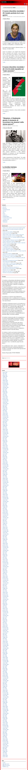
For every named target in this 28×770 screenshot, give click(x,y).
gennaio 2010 (5, 642)
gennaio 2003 (5, 756)
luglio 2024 (5, 406)
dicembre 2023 (5, 415)
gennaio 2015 (5, 561)
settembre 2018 (5, 501)
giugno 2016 (5, 538)
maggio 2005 (5, 718)
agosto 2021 (5, 453)
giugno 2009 (5, 652)
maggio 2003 (5, 751)
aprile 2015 (5, 557)
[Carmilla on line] (14, 2)
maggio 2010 (5, 637)
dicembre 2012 (5, 595)
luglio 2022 (5, 438)
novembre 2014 (5, 563)
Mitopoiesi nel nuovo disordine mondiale (10, 254)
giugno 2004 (5, 733)
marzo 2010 (5, 639)
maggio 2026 (5, 376)
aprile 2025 (5, 394)
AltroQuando (5, 221)
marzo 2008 (5, 672)
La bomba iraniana (10, 167)
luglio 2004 (5, 732)
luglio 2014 (5, 569)
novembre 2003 (5, 743)
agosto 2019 (5, 486)
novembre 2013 (5, 580)
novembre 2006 (5, 694)
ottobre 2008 (5, 663)
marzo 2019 (5, 493)
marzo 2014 (5, 574)
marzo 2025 (5, 395)
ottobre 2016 (5, 532)
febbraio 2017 (5, 527)
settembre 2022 (5, 436)
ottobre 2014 (5, 565)
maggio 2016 (5, 539)
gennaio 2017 (5, 528)
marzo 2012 (5, 607)
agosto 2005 (5, 714)
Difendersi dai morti (6, 269)
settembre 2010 (5, 631)
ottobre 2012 (5, 597)
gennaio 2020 (5, 479)
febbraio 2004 (5, 739)
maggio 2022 (5, 441)
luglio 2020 (5, 471)
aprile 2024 (5, 410)
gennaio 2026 (5, 381)
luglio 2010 (5, 634)
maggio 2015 (5, 555)
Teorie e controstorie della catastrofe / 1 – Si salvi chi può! (14, 250)
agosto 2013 (5, 584)
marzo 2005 (5, 721)
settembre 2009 (5, 648)
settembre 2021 (5, 452)
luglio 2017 (5, 520)
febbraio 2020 (5, 478)
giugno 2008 (5, 668)
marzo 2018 (5, 509)
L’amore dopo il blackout (7, 253)
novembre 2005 (5, 710)
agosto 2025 (5, 388)
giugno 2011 (5, 619)
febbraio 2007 (5, 690)
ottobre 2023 (5, 418)
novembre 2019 (5, 482)
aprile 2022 (5, 443)
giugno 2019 (5, 489)
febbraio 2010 (5, 641)
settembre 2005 (5, 713)
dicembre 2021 (5, 448)
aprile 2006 (5, 703)
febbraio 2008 (5, 673)
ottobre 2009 (5, 646)
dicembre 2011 (5, 611)
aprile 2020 (5, 475)
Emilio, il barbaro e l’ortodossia (8, 249)
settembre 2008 (5, 664)
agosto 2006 (5, 698)
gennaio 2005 (5, 724)
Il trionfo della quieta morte (8, 248)
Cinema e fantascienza (8, 241)
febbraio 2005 (5, 722)
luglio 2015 (5, 553)
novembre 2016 (5, 531)
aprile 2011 (5, 622)
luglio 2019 (5, 487)
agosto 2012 (5, 600)
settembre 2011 (5, 615)
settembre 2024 (5, 403)
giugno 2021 (5, 456)
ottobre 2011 (5, 614)
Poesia (17, 125)
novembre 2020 (5, 466)
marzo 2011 (5, 623)
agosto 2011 (5, 616)
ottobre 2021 (5, 451)
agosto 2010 (5, 633)
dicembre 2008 (5, 660)
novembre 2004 (5, 726)
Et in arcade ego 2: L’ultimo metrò (9, 256)
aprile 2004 (5, 736)
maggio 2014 (5, 572)
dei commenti (6, 765)
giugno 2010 (5, 635)
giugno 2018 (5, 505)
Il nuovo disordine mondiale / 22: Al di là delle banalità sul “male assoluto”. (14, 69)
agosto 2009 (5, 649)
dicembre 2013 (5, 578)
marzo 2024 (5, 411)
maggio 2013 (5, 588)
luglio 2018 (5, 504)
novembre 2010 (5, 629)
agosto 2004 (5, 730)
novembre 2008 (5, 661)
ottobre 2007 (5, 679)
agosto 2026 (5, 372)
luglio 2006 (5, 699)
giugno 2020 (5, 472)
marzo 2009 (5, 656)
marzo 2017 (5, 525)
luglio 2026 (5, 373)
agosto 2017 (5, 519)
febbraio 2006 (5, 706)
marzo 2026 (5, 379)
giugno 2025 (5, 391)
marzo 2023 (5, 428)
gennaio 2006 (5, 707)
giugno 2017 (5, 521)
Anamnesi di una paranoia (7, 272)
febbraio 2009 (5, 657)
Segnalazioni (5, 220)
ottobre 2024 (5, 402)
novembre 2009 (5, 645)
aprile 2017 (5, 524)
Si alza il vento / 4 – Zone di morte (9, 263)
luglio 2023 (5, 422)
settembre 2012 (5, 599)
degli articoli (6, 764)
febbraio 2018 (5, 510)
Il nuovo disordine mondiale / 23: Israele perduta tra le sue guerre (14, 13)
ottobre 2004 (5, 728)
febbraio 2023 (5, 429)
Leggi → (4, 62)
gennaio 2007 (5, 691)
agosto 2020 (5, 470)
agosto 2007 (5, 682)
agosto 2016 (5, 535)
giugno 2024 (5, 407)
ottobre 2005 (5, 711)
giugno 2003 (5, 749)
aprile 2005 (5, 720)
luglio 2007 (5, 683)
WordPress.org (5, 766)
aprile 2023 (5, 426)
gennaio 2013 (5, 593)
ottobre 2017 (5, 516)
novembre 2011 (5, 612)
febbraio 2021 (5, 462)
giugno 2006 (5, 701)
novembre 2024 (5, 400)
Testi (3, 212)
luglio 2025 (5, 390)
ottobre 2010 (5, 630)
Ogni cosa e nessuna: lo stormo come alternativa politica (13, 257)
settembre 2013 (5, 582)
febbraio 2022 (5, 445)
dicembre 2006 (5, 692)
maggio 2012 (5, 604)
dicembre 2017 (5, 513)
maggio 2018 (5, 506)
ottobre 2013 (5, 581)
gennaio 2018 (5, 512)
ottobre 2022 (5, 434)
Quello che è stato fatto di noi (8, 271)
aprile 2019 (5, 491)
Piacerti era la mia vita (7, 233)
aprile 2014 (5, 573)
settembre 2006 (5, 697)
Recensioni (23, 72)
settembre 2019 (5, 485)
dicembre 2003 (5, 741)
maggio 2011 (5, 620)
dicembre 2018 (5, 497)
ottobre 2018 (5, 500)
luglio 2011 (5, 618)
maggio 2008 (5, 669)
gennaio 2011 (5, 626)
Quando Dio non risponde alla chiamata (10, 260)
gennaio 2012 (5, 610)
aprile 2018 (5, 508)
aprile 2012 (5, 606)
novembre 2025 (5, 384)
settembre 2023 (5, 419)
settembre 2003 (5, 745)
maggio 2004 (5, 735)
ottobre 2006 (5, 695)
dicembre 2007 (5, 676)
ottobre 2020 (5, 467)
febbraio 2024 (5, 413)
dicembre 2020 (5, 464)
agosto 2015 (5, 551)
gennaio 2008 (5, 675)
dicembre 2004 (5, 725)
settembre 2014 (5, 566)
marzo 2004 (5, 737)
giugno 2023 (5, 424)
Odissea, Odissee (6, 245)
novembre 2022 (5, 433)
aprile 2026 (5, 377)
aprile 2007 (5, 687)
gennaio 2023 (5, 430)
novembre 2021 (5, 449)
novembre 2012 (5, 596)
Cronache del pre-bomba (17, 16)
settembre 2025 (5, 387)
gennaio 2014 (5, 577)
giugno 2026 (5, 375)
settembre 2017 (5, 517)
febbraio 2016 (5, 543)
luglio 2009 (5, 650)
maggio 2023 (5, 425)
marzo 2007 (5, 688)
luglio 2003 (5, 748)
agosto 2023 (5, 421)
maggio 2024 (5, 409)
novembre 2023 (5, 417)
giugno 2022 (5, 440)
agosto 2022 (5, 437)
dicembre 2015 (5, 546)
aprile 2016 (5, 540)
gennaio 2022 (5, 447)
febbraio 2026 (5, 380)
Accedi (4, 762)
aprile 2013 (5, 589)
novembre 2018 (5, 498)
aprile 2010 (5, 638)
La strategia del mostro (7, 246)
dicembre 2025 (5, 383)
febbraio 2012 (5, 608)
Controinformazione (6, 209)
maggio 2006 (5, 702)
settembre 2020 (5, 468)
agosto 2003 (5, 747)
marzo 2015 (5, 558)
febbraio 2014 (5, 576)
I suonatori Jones (6, 219)
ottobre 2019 (5, 483)
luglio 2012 (5, 601)
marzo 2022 (5, 444)
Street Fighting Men (6, 261)
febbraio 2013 (5, 592)
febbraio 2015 (5, 559)
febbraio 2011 (5, 625)
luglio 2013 (5, 585)
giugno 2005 (5, 717)
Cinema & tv (5, 215)
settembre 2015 (5, 550)
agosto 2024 (5, 405)
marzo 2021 (5, 460)
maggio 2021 (5, 457)
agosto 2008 (5, 665)
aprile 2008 (5, 671)
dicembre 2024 (5, 399)
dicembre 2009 (5, 644)
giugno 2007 (5, 684)
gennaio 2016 (5, 544)
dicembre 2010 (5, 627)
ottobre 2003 (5, 744)
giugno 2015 (5, 554)
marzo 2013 (5, 591)
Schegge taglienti (6, 216)
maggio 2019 (5, 490)
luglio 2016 (5, 536)
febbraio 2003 (5, 755)
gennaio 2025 (5, 398)
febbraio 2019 (5, 494)
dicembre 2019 (5, 481)
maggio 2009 (5, 653)
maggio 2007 (5, 686)
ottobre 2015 (5, 548)
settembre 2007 (5, 680)
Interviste (13, 125)
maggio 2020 (5, 474)
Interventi (23, 16)
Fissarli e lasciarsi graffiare (8, 231)
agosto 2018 (5, 502)
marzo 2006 (5, 705)
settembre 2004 (5, 729)
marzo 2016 (5, 542)
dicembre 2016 (5, 529)
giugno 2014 (5, 570)
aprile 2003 (5, 752)
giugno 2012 (5, 603)
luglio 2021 (5, 455)
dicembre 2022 (5, 432)
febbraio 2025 (5, 396)
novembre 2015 (5, 547)
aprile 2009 (5, 654)
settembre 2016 (5, 534)
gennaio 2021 (5, 463)
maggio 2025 (5, 392)
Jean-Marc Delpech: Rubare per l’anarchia (10, 240)
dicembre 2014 (5, 562)
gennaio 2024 (5, 414)
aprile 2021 (5, 459)
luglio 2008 (5, 667)
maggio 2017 (5, 523)
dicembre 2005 (5, 709)
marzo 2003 (5, 754)
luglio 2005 (5, 716)
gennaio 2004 (5, 740)
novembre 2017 (5, 515)
